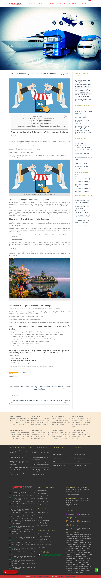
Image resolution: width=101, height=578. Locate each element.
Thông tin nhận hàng (42, 504)
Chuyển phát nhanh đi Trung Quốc (80, 536)
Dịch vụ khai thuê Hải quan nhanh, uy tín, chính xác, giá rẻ (82, 167)
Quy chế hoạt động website (44, 523)
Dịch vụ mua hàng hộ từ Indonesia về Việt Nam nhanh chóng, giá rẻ (39, 118)
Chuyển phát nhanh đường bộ (82, 179)
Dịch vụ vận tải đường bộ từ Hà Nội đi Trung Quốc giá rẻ (82, 116)
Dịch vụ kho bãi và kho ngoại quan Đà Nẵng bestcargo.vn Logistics (82, 202)
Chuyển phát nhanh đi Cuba (76, 552)
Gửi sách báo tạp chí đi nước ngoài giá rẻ (20, 363)
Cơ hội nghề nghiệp (42, 515)
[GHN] (51, 555)
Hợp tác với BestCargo (43, 520)
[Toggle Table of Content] (65, 116)
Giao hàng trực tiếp (42, 490)
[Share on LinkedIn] (45, 381)
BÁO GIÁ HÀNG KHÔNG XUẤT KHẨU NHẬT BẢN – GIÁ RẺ (82, 95)
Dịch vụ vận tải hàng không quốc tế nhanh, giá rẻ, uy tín (83, 100)
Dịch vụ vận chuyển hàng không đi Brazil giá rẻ (83, 81)
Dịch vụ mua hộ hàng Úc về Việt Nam (19, 358)
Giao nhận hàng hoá (42, 534)
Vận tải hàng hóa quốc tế (32, 388)
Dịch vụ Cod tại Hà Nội (58, 454)
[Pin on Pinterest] (42, 381)
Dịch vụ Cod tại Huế (57, 458)
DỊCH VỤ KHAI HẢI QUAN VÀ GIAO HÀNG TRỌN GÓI (82, 162)
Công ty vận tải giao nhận (72, 534)
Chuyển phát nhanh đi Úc (72, 546)
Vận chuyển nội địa (21, 388)
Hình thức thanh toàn (42, 501)
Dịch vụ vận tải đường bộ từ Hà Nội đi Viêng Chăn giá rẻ (82, 127)
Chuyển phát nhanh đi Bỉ (85, 544)
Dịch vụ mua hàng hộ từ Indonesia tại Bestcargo (41, 121)
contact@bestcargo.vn (74, 494)
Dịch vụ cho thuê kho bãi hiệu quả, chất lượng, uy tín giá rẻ (82, 215)
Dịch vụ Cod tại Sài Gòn (58, 451)
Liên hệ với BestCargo (43, 512)
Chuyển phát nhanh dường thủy (83, 181)
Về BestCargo (40, 517)
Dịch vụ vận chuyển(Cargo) (54, 386)
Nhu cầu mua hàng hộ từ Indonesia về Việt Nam (41, 120)
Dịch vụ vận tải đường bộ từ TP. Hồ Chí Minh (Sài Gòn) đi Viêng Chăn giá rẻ (83, 121)
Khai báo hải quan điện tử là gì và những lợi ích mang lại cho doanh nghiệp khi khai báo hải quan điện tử (83, 148)
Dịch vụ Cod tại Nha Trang (59, 465)
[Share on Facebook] (33, 381)
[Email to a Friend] (39, 381)
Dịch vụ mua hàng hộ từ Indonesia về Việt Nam (55, 388)
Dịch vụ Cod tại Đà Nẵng (58, 461)
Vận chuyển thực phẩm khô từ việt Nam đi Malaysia (23, 360)
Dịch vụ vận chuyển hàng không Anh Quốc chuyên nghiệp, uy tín (83, 85)
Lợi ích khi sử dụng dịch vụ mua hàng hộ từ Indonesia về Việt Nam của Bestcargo (41, 125)
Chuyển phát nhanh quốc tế (40, 386)
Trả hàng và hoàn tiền (42, 496)
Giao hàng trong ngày (42, 493)
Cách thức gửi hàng (42, 498)
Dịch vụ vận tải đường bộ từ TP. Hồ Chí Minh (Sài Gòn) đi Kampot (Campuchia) (83, 111)
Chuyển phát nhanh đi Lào (72, 538)
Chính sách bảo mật (42, 525)
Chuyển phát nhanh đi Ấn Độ (79, 542)
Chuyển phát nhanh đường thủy (83, 188)
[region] (80, 565)
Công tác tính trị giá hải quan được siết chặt (82, 154)
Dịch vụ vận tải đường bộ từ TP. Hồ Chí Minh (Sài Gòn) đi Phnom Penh (83, 132)
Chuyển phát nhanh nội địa (26, 386)
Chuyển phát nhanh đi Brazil (77, 548)
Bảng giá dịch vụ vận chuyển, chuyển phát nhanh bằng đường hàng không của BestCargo (83, 90)
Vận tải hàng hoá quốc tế (43, 536)
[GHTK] (39, 555)
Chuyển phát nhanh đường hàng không (83, 185)
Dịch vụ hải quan (79, 143)
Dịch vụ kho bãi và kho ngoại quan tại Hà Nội (82, 207)
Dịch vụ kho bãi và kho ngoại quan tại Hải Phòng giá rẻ (82, 211)
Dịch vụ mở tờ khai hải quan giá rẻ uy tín (83, 158)
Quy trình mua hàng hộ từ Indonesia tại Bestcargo (40, 123)
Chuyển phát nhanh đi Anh (80, 554)
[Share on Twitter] (36, 381)
